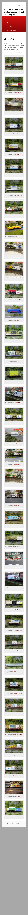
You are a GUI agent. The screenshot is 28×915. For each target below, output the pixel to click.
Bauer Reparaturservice (17, 92)
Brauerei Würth (16, 816)
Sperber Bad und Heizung (18, 630)
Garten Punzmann (17, 484)
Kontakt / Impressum (10, 30)
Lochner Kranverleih (17, 299)
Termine (15, 18)
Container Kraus (16, 236)
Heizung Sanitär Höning (18, 195)
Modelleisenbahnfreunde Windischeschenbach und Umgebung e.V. (14, 12)
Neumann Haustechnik (17, 423)
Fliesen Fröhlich (16, 154)
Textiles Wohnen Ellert (17, 113)
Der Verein (15, 22)
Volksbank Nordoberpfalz (17, 693)
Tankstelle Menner (16, 381)
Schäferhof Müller (16, 402)
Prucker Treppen (16, 443)
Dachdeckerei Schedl (16, 546)
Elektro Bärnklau (16, 72)
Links (6, 26)
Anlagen (7, 22)
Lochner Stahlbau (16, 320)
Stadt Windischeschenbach (17, 734)
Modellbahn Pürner (17, 464)
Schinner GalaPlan (17, 567)
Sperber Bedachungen (17, 650)
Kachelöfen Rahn (16, 505)
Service (12, 26)
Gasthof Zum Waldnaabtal (17, 713)
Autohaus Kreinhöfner (17, 257)
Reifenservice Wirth (16, 775)
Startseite (7, 18)
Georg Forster (20, 796)
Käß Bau (15, 215)
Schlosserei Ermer (16, 133)
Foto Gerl (15, 174)
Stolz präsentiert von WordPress (14, 823)
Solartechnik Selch (17, 609)
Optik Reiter (16, 526)
